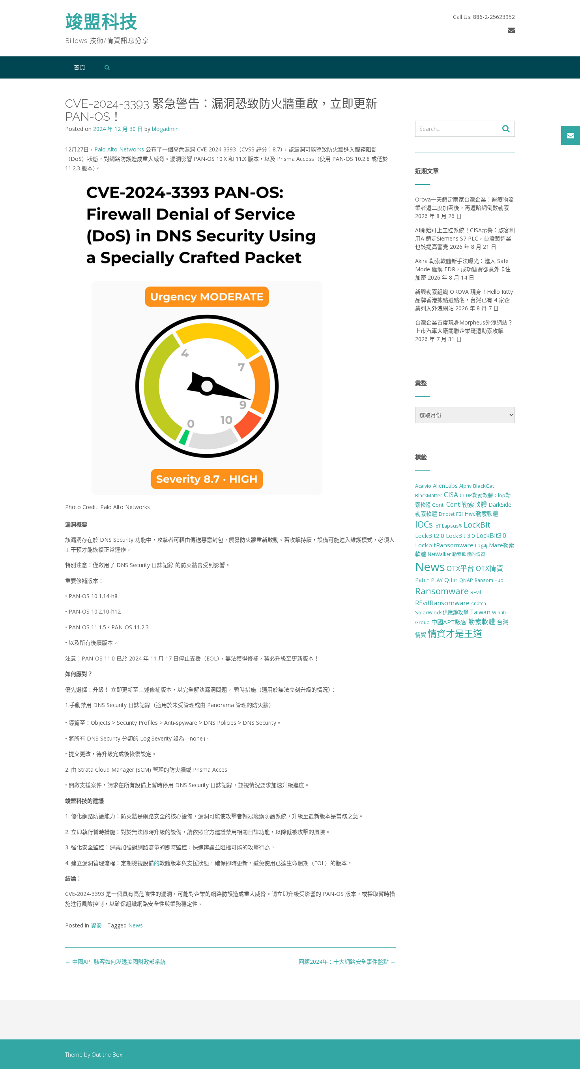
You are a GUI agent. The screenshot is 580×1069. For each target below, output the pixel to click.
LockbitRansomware (444, 545)
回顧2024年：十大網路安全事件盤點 (347, 961)
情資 (420, 634)
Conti (438, 504)
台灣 (503, 622)
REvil (475, 592)
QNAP (466, 580)
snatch (478, 603)
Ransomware (442, 591)
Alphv (465, 486)
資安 (96, 925)
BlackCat (483, 485)
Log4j (481, 545)
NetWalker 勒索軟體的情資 (456, 554)
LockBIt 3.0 (460, 535)
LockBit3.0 (491, 535)
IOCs (424, 524)
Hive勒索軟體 (481, 513)
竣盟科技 (101, 23)
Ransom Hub (489, 580)
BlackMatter (428, 495)
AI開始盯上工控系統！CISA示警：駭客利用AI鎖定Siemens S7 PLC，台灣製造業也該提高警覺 (465, 238)
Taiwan (480, 612)
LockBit (477, 524)
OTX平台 (460, 568)
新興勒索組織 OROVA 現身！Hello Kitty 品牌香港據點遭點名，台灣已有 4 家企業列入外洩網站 (464, 300)
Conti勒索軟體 (466, 504)
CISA (451, 494)
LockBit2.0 (429, 535)
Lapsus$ (452, 525)
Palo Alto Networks (120, 149)
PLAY (437, 580)
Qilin (451, 580)
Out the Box (107, 1054)
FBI (459, 514)
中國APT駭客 (449, 622)
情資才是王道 (455, 633)
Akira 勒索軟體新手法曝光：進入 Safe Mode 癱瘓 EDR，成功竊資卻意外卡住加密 (463, 269)
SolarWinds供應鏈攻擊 (441, 612)
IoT (437, 526)
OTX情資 (489, 568)
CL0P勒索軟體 (476, 495)
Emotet (447, 514)
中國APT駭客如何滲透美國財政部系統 (115, 961)
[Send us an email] (511, 30)
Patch (422, 580)
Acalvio (423, 486)
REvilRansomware (442, 602)
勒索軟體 (481, 621)
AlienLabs (445, 485)
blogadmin (165, 128)
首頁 (80, 67)
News (135, 925)
